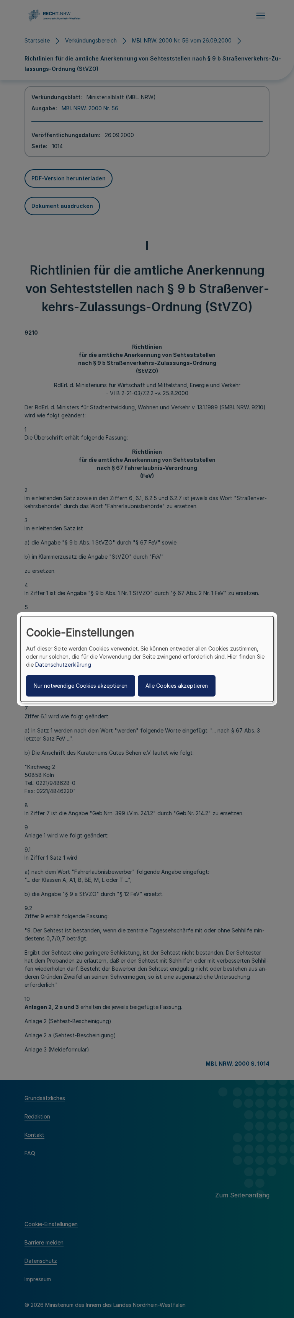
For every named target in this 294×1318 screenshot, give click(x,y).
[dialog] (147, 659)
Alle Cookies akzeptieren (176, 685)
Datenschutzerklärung (63, 664)
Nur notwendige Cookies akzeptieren (80, 685)
